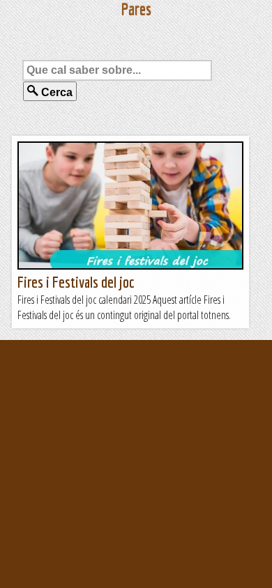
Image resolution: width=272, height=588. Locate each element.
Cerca (55, 92)
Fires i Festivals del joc (76, 282)
